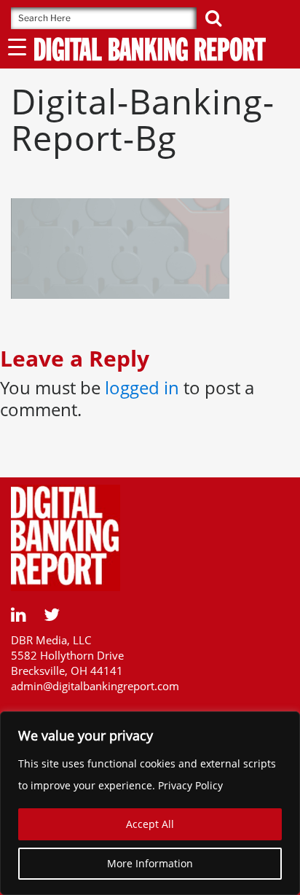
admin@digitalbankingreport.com (95, 686)
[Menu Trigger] (17, 46)
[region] (150, 803)
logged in (142, 387)
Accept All (150, 824)
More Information (150, 863)
